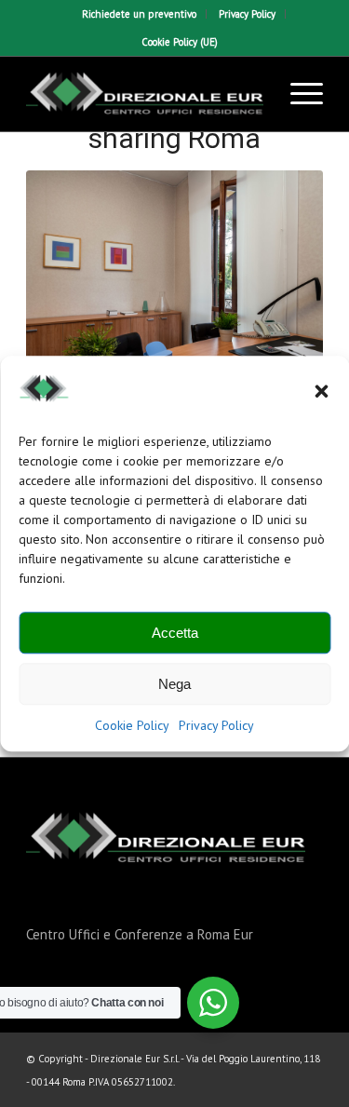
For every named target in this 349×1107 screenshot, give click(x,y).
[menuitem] (140, 14)
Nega (174, 684)
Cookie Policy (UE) (179, 41)
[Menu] (297, 94)
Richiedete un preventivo (139, 13)
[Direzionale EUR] (144, 94)
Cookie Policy (132, 726)
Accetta (175, 633)
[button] (321, 392)
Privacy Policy (216, 726)
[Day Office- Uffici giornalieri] (174, 290)
